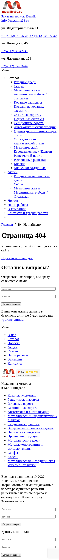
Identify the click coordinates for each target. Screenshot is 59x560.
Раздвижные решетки (30, 160)
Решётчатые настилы (23, 399)
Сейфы (19, 86)
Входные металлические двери (30, 428)
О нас (12, 335)
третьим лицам (12, 319)
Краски (19, 164)
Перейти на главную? (17, 258)
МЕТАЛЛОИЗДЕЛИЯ (30, 168)
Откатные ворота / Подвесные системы (29, 117)
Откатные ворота (20, 403)
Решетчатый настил (28, 156)
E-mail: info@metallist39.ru (18, 18)
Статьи (13, 351)
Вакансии (15, 359)
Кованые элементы (28, 102)
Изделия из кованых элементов (29, 108)
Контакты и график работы (28, 213)
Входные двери (25, 82)
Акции (12, 172)
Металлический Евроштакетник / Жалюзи (33, 149)
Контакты (15, 363)
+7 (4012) (14, 36)
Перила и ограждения (24, 432)
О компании (17, 209)
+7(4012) (14, 51)
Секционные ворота (29, 123)
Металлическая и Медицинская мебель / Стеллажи (31, 192)
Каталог (13, 339)
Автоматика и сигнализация (35, 127)
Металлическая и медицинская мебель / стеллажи (30, 94)
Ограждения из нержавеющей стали (29, 141)
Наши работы (18, 205)
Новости (14, 201)
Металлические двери (24, 440)
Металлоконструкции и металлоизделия (25, 446)
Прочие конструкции (23, 436)
